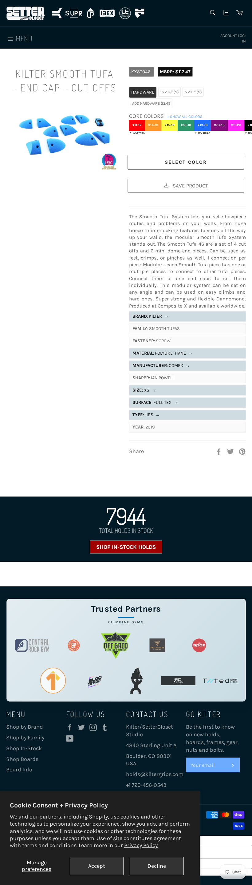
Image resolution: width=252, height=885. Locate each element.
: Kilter (150, 316)
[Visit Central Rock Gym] (32, 645)
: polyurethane (162, 353)
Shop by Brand (24, 726)
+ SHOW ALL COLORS (185, 116)
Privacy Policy (141, 845)
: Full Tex (155, 402)
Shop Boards (22, 759)
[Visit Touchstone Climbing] (157, 645)
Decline (157, 866)
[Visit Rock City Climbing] (178, 680)
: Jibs (146, 414)
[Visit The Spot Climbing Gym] (199, 645)
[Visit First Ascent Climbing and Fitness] (53, 680)
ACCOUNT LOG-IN (233, 38)
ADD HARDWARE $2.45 (151, 103)
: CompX (161, 365)
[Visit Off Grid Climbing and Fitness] (115, 645)
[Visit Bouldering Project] (74, 645)
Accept (96, 866)
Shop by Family (25, 737)
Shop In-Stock (24, 748)
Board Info (19, 769)
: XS (144, 390)
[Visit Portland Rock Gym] (136, 680)
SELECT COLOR (186, 162)
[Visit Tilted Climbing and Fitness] (220, 680)
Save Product (189, 186)
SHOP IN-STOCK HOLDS (126, 547)
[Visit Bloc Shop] (95, 680)
